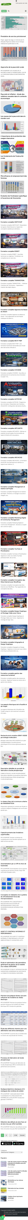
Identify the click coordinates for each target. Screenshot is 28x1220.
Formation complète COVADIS (11, 370)
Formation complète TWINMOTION (12, 280)
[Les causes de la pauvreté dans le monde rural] (12, 107)
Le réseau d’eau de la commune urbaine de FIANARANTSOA (14, 802)
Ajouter (4, 11)
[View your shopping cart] (16, 1)
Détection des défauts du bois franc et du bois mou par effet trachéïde (13, 1123)
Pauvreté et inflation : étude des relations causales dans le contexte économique (14, 96)
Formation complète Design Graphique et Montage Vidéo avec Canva (13, 612)
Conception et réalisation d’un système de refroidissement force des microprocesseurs (14, 896)
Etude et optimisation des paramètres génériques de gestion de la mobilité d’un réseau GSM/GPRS (13, 964)
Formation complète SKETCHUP (11, 222)
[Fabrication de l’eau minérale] (4, 1188)
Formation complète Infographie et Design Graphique (12, 643)
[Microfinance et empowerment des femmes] (12, 167)
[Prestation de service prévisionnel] (14, 23)
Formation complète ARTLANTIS (11, 428)
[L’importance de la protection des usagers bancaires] (12, 127)
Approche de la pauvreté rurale (12, 67)
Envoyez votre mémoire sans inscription (15, 1212)
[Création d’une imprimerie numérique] (4, 1196)
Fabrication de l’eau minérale (16, 1188)
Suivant (22, 1135)
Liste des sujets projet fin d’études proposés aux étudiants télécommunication (17, 1172)
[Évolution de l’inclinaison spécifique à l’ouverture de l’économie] (12, 187)
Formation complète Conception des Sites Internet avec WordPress (13, 581)
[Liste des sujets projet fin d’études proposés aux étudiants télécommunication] (4, 1171)
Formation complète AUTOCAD (11, 399)
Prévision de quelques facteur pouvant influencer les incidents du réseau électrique (13, 997)
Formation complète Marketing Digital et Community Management (13, 519)
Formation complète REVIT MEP (11, 341)
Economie (3, 32)
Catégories (4, 1150)
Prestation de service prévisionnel (13, 36)
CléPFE (13, 1210)
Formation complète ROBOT (10, 251)
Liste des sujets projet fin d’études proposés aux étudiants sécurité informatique (17, 1163)
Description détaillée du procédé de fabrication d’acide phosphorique (12, 769)
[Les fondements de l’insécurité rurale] (12, 147)
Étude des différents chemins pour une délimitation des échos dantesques (14, 1029)
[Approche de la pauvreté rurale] (14, 53)
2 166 (15, 1135)
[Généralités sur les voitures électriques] (4, 1180)
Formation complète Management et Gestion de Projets (13, 488)
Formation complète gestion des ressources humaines (11, 674)
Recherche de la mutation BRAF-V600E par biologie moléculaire (14, 736)
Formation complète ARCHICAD (11, 457)
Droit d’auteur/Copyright (11, 1214)
